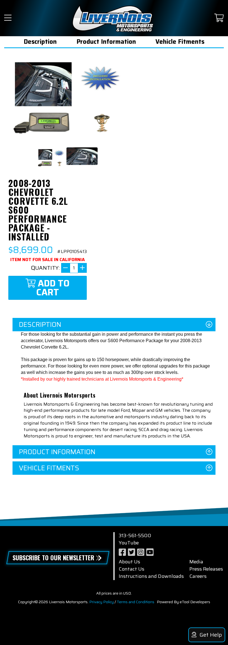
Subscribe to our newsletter (53, 557)
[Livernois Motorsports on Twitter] (131, 552)
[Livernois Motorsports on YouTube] (149, 552)
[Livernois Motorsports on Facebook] (122, 552)
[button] (7, 18)
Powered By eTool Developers (183, 602)
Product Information (106, 42)
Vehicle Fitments (179, 42)
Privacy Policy (101, 602)
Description (40, 42)
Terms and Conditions (135, 602)
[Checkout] (219, 18)
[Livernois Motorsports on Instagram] (140, 552)
